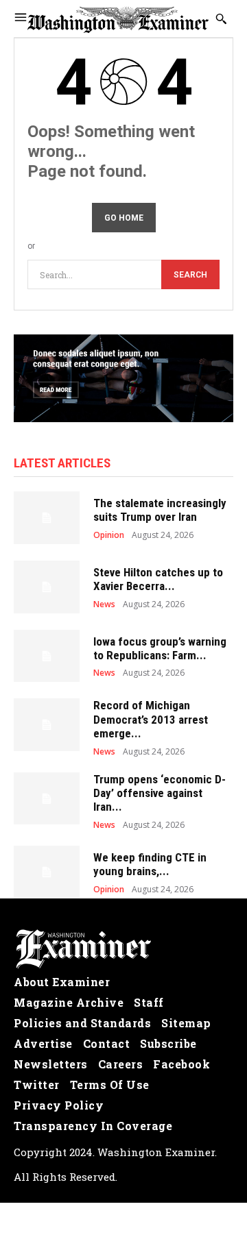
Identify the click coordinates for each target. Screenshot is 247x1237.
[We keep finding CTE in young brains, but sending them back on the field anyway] (47, 872)
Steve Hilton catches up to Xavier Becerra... (158, 579)
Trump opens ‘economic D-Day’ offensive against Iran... (159, 793)
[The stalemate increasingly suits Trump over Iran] (47, 517)
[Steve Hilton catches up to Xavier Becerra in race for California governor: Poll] (47, 587)
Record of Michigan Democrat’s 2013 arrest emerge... (150, 719)
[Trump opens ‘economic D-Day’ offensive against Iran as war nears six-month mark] (47, 798)
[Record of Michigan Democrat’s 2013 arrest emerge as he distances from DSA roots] (47, 724)
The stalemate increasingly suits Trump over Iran (159, 510)
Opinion (108, 535)
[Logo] (123, 949)
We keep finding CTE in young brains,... (150, 864)
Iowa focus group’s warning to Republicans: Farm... (159, 648)
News (104, 604)
